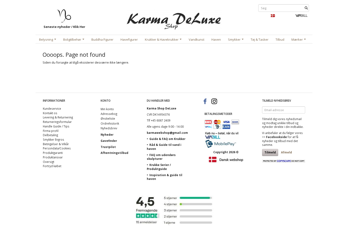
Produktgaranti (53, 153)
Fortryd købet (52, 166)
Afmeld (286, 152)
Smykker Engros (53, 139)
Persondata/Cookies (57, 148)
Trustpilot (108, 147)
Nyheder (107, 134)
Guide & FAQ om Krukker (167, 139)
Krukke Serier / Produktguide (159, 167)
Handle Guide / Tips (56, 126)
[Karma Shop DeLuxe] (174, 18)
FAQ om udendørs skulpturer (161, 157)
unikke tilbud (285, 123)
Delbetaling (50, 135)
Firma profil (50, 131)
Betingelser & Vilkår (56, 144)
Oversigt (48, 162)
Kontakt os (50, 113)
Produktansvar (53, 157)
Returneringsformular (57, 122)
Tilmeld (270, 152)
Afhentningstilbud (114, 153)
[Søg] (306, 8)
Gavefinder (109, 141)
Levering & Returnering (58, 117)
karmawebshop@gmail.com (167, 133)
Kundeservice (52, 108)
